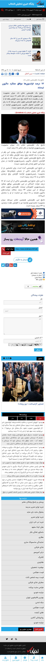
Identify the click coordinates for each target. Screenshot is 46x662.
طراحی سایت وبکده (36, 587)
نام (41, 299)
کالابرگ (41, 557)
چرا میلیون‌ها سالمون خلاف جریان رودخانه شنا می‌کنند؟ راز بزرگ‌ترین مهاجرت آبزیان (20, 28)
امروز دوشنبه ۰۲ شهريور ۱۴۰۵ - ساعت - (28, 10)
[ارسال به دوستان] (6, 74)
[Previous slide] (10, 358)
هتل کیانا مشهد (38, 527)
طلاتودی (40, 562)
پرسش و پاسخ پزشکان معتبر (33, 502)
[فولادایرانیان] (23, 213)
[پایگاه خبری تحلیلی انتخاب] (40, 3)
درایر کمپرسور (39, 552)
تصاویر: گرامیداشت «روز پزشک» (31, 403)
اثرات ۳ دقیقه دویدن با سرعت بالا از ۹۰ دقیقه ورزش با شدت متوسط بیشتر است (19, 53)
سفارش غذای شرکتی (36, 582)
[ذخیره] (10, 74)
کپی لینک (6, 253)
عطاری (41, 537)
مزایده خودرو (39, 592)
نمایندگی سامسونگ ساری (34, 542)
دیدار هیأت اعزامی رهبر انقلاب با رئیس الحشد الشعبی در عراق (23, 492)
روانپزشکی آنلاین (37, 617)
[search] (2, 10)
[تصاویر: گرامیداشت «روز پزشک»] (22, 382)
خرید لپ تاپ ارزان (36, 522)
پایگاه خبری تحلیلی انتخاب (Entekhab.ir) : (30, 112)
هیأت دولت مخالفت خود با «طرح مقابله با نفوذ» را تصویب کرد (22, 462)
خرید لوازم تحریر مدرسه (35, 507)
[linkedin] (15, 265)
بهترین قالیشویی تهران (35, 597)
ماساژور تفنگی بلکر (37, 532)
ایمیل (40, 307)
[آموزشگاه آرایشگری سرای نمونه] (23, 239)
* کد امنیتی (38, 337)
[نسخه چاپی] (2, 74)
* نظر (40, 316)
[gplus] (11, 265)
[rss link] (16, 639)
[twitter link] (7, 639)
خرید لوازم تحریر (37, 517)
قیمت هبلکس (38, 572)
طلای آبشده (39, 612)
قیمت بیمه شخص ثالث (35, 577)
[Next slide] (4, 358)
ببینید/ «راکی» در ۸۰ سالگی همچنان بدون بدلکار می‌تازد (25, 476)
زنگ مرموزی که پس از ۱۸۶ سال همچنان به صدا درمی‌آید (20, 39)
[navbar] (44, 10)
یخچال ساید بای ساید (35, 512)
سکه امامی (39, 602)
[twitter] (3, 265)
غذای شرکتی (39, 547)
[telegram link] (11, 639)
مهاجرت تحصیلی (37, 567)
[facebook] (7, 265)
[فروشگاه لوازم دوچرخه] (23, 226)
